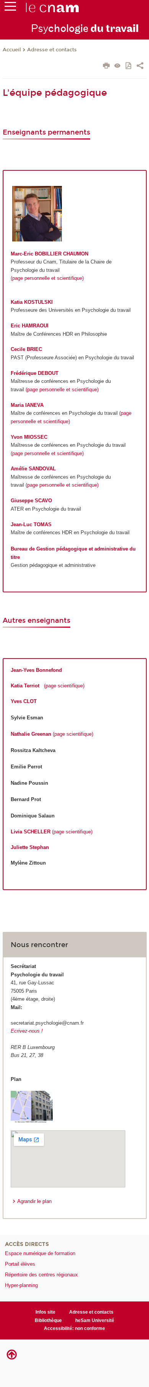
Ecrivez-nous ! (27, 1031)
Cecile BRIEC (26, 349)
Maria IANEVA (27, 405)
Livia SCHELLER (30, 832)
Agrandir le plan (34, 1201)
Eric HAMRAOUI (30, 325)
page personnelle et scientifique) (63, 485)
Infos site (45, 1312)
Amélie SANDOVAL (33, 468)
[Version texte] (117, 66)
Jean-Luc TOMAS (31, 524)
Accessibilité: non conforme (74, 1328)
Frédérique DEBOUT (34, 373)
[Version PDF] (129, 66)
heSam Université (94, 1320)
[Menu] (10, 8)
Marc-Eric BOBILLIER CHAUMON (49, 254)
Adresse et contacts (52, 50)
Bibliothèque (48, 1320)
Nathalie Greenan (31, 734)
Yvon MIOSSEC (29, 437)
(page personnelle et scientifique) (47, 278)
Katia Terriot (25, 686)
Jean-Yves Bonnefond (36, 670)
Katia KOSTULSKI (32, 302)
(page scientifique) (64, 686)
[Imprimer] (106, 66)
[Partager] (140, 66)
